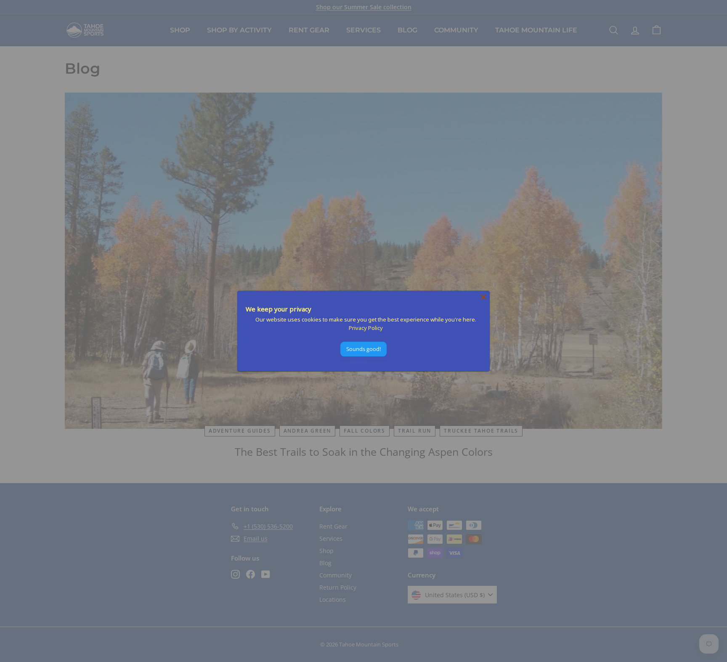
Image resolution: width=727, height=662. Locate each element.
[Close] (483, 297)
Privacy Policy (366, 328)
